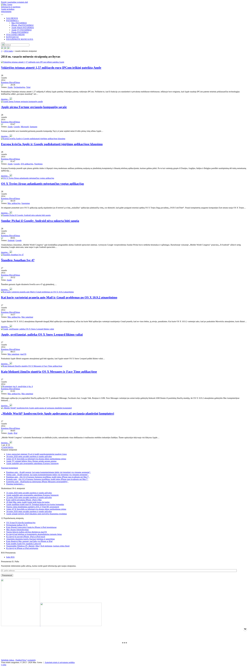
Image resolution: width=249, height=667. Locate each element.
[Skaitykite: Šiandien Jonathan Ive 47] (12, 255)
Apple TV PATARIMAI (21, 30)
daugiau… (5, 99)
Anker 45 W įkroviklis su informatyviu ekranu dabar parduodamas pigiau (36, 459)
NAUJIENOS (12, 18)
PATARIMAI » (12, 20)
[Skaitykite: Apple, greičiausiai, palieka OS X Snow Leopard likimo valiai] (27, 329)
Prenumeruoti (7, 575)
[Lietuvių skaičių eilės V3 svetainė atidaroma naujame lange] (124, 603)
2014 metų (8, 51)
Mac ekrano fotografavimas (17, 529)
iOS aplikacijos (27, 164)
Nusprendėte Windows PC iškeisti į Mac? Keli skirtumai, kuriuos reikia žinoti (38, 546)
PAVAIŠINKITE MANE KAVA (19, 39)
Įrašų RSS (10, 557)
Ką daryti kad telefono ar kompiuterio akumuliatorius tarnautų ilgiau (34, 534)
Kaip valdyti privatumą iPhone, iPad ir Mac (24, 500)
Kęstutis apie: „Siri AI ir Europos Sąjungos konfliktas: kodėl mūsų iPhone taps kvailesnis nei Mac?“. (47, 479)
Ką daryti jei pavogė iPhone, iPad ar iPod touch (25, 536)
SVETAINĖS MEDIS (15, 34)
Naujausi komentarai (9, 468)
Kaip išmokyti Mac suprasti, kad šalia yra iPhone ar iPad (29, 541)
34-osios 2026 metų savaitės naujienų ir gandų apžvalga (29, 456)
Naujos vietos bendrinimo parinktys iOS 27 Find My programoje (32, 507)
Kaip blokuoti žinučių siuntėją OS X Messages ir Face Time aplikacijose (49, 371)
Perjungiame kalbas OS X (16, 525)
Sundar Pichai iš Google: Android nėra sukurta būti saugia (40, 220)
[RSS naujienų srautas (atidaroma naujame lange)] (2, 49)
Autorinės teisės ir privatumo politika (60, 662)
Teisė (28, 87)
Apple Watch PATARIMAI (22, 27)
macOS (23, 354)
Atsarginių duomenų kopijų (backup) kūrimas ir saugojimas (30, 539)
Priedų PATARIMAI (19, 32)
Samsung (33, 127)
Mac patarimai (27, 317)
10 (11, 447)
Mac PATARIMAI (19, 23)
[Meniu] (2, 14)
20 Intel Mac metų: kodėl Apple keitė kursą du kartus (28, 502)
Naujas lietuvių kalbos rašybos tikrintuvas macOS (26, 532)
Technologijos (19, 87)
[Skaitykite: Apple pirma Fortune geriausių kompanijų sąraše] (22, 101)
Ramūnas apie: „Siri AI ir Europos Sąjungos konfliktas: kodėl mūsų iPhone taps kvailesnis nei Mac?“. (47, 477)
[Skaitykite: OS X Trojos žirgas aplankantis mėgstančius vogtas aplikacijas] (27, 178)
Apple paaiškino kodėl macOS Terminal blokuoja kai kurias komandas (35, 504)
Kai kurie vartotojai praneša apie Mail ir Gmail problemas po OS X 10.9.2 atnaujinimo (59, 297)
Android (11, 240)
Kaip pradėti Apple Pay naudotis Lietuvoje (23, 543)
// (1, 51)
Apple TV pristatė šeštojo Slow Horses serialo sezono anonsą (31, 461)
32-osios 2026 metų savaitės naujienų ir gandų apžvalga (29, 497)
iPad (15, 433)
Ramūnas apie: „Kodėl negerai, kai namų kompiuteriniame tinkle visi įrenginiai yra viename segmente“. (48, 472)
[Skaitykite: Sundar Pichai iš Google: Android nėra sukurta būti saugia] (26, 215)
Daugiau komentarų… (15, 484)
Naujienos (38, 164)
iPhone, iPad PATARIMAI (22, 25)
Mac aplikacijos (14, 203)
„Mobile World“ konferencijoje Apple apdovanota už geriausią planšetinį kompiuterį (57, 413)
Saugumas (25, 203)
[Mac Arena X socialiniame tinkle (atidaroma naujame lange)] (8, 49)
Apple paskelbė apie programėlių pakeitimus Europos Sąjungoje (32, 463)
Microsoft (25, 127)
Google (17, 127)
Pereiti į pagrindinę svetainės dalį (14, 2)
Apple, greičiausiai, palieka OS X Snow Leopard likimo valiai (42, 334)
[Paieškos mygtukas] (3, 44)
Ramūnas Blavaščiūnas (10, 82)
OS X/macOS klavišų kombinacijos (20, 522)
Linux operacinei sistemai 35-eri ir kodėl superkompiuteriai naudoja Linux (36, 454)
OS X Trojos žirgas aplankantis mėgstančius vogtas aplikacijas (42, 183)
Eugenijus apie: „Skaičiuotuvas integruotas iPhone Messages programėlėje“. (37, 482)
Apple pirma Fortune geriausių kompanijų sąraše (34, 107)
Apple (10, 87)
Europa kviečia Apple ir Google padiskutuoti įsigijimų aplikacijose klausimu (52, 144)
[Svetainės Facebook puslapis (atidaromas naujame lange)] (5, 49)
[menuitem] (127, 18)
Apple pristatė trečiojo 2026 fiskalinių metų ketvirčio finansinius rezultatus (36, 514)
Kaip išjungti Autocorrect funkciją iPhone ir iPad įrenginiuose (31, 527)
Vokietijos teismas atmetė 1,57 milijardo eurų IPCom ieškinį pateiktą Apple (51, 67)
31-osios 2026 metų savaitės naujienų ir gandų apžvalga (29, 493)
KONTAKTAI (12, 37)
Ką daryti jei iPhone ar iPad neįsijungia (22, 548)
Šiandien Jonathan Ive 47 (17, 260)
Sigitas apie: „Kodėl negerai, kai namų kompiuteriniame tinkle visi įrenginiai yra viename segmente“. (47, 475)
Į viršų (3, 665)
